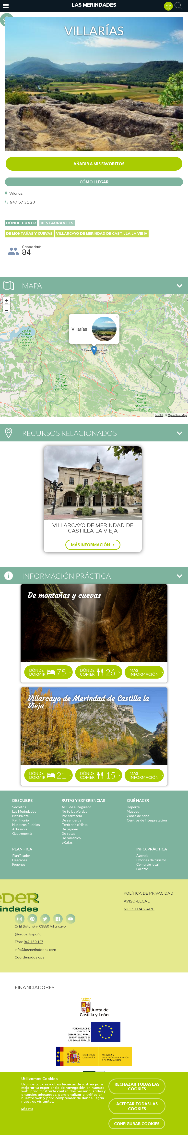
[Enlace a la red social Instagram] (19, 919)
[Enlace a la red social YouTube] (70, 919)
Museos (133, 811)
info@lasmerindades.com (35, 949)
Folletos (142, 869)
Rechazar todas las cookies (137, 1086)
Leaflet (159, 415)
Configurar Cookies (136, 1123)
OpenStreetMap (177, 415)
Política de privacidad (148, 893)
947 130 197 (33, 942)
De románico (71, 838)
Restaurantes (57, 223)
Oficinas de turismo (151, 860)
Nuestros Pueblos (26, 824)
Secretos (19, 807)
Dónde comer (21, 223)
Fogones (18, 864)
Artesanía (19, 829)
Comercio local (147, 864)
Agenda (142, 855)
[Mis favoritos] (168, 6)
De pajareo (70, 829)
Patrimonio (20, 820)
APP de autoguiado (76, 807)
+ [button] (6, 301)
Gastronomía (22, 833)
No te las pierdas (74, 811)
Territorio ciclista (75, 824)
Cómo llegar (94, 181)
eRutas (67, 842)
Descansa (19, 860)
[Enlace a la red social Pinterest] (32, 919)
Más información (144, 672)
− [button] (6, 308)
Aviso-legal (137, 901)
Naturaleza (20, 816)
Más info (27, 1109)
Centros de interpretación (147, 820)
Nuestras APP (139, 908)
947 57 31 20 (22, 202)
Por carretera (72, 816)
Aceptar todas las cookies (137, 1106)
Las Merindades (94, 5)
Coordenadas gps (29, 957)
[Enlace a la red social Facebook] (58, 919)
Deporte (133, 807)
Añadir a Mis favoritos (98, 163)
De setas (68, 833)
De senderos (71, 820)
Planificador (21, 855)
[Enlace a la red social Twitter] (45, 919)
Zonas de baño (138, 816)
